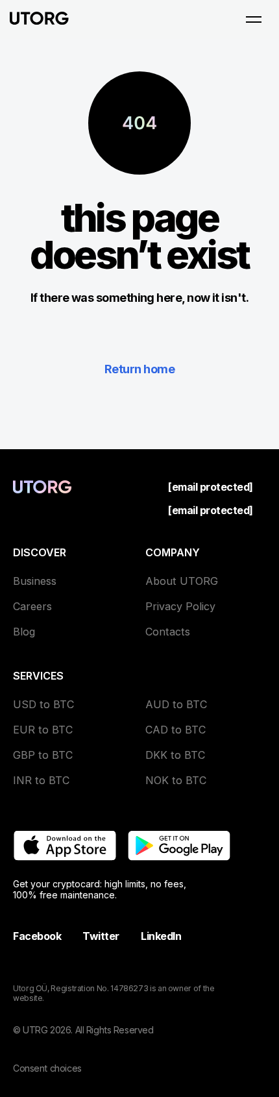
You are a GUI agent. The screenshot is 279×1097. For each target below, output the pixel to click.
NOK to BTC (175, 780)
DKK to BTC (175, 754)
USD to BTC (43, 704)
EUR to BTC (43, 729)
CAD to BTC (175, 729)
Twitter (100, 936)
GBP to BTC (43, 754)
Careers (32, 606)
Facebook (37, 936)
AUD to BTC (176, 704)
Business (34, 580)
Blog (24, 631)
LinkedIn (161, 936)
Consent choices (47, 1068)
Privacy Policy (180, 606)
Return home (139, 369)
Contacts (167, 631)
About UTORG (181, 580)
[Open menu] (253, 19)
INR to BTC (41, 780)
